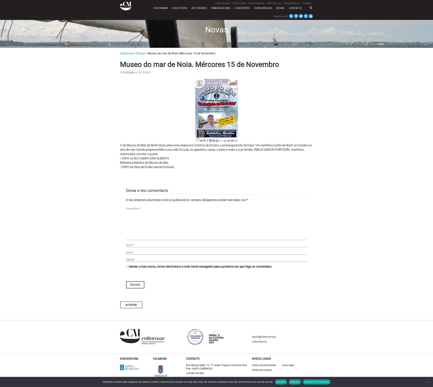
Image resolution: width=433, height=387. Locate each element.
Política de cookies (262, 370)
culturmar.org (259, 341)
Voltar (132, 305)
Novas (280, 8)
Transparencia (291, 3)
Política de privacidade (264, 365)
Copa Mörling (263, 8)
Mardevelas (274, 3)
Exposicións (239, 3)
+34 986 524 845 (195, 373)
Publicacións (222, 3)
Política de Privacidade (316, 381)
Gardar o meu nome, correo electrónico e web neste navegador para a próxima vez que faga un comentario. (200, 266)
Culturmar (161, 8)
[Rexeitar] (428, 382)
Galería (306, 3)
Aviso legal (288, 365)
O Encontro (242, 8)
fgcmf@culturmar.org (263, 336)
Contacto (295, 8)
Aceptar (281, 381)
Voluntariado (256, 3)
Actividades (199, 8)
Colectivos (179, 8)
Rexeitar (294, 381)
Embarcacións (220, 8)
